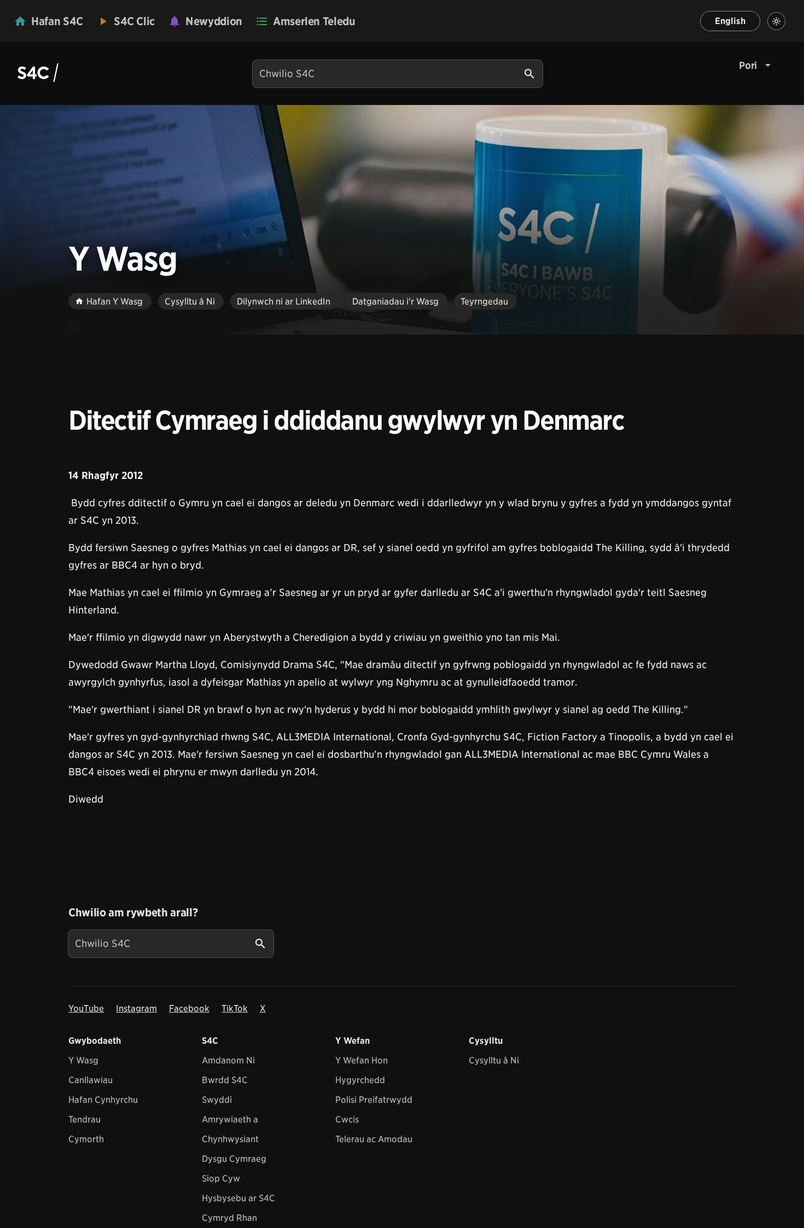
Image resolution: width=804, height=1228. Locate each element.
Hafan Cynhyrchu (103, 1100)
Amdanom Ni (228, 1060)
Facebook (189, 1008)
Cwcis (347, 1119)
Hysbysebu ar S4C (238, 1198)
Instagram (136, 1008)
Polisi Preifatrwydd (373, 1100)
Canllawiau (90, 1080)
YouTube (86, 1008)
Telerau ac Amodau (373, 1139)
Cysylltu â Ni (494, 1060)
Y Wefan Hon (361, 1060)
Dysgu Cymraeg (234, 1159)
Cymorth (86, 1139)
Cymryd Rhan (229, 1218)
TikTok (235, 1008)
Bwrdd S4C (225, 1080)
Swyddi (217, 1100)
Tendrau (84, 1119)
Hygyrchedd (360, 1080)
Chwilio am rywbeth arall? (132, 912)
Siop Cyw (221, 1178)
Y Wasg (83, 1060)
